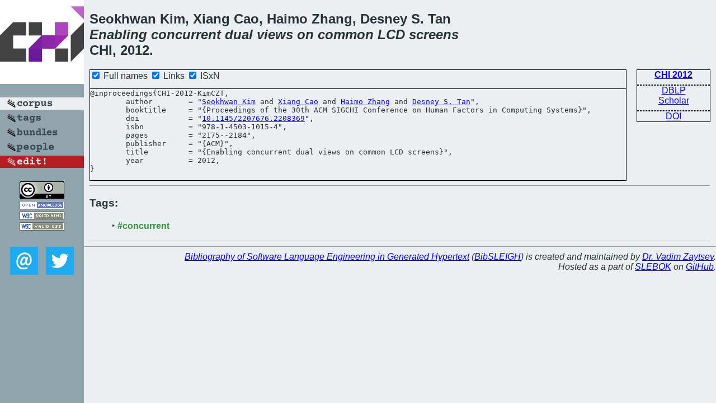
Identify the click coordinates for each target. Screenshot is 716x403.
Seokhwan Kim (229, 101)
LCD (391, 34)
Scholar (673, 100)
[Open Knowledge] (42, 206)
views (275, 34)
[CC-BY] (42, 195)
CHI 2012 (673, 74)
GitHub (700, 266)
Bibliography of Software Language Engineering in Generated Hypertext (327, 256)
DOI (673, 116)
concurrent (186, 34)
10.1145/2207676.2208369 (253, 118)
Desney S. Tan (441, 101)
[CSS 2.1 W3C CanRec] (42, 238)
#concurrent (143, 226)
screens (434, 34)
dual (239, 34)
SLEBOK (653, 266)
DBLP (674, 90)
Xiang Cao (298, 101)
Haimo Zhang (365, 101)
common (346, 34)
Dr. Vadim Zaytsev (678, 256)
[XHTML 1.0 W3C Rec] (42, 217)
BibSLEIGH (497, 256)
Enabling (118, 34)
